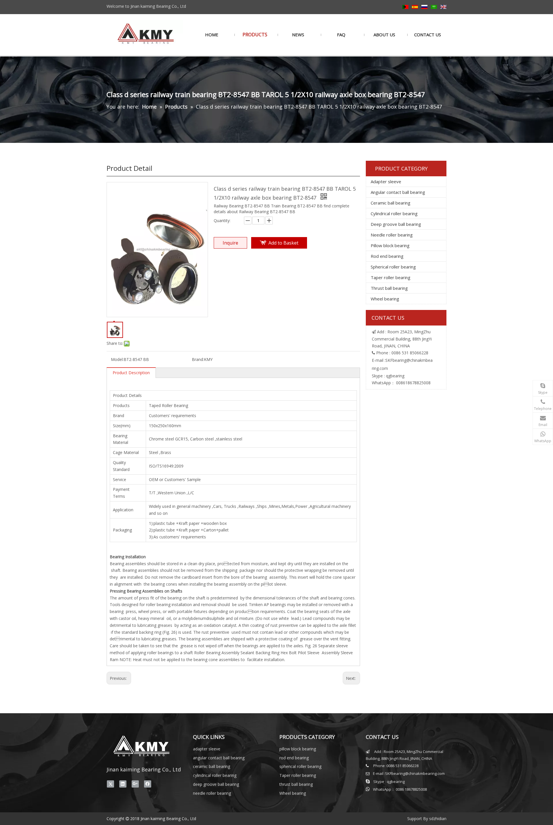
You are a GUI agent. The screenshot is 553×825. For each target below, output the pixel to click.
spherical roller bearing (300, 766)
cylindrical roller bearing (214, 775)
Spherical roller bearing (393, 267)
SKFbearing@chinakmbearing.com (415, 773)
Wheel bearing (385, 299)
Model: (117, 359)
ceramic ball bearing (211, 766)
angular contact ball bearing (219, 757)
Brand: (198, 359)
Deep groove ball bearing (396, 224)
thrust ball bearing (296, 784)
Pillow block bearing (390, 245)
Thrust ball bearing (389, 288)
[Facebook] (147, 784)
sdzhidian (437, 818)
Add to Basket (283, 243)
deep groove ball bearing (216, 784)
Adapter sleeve (386, 181)
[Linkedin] (122, 784)
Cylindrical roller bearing (394, 213)
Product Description (131, 372)
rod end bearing (294, 757)
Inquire (230, 243)
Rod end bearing (387, 256)
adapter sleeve (206, 749)
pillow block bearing (297, 749)
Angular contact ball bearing (398, 192)
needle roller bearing (212, 793)
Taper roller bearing (390, 277)
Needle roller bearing (392, 235)
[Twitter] (110, 784)
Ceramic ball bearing (390, 203)
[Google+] (135, 784)
